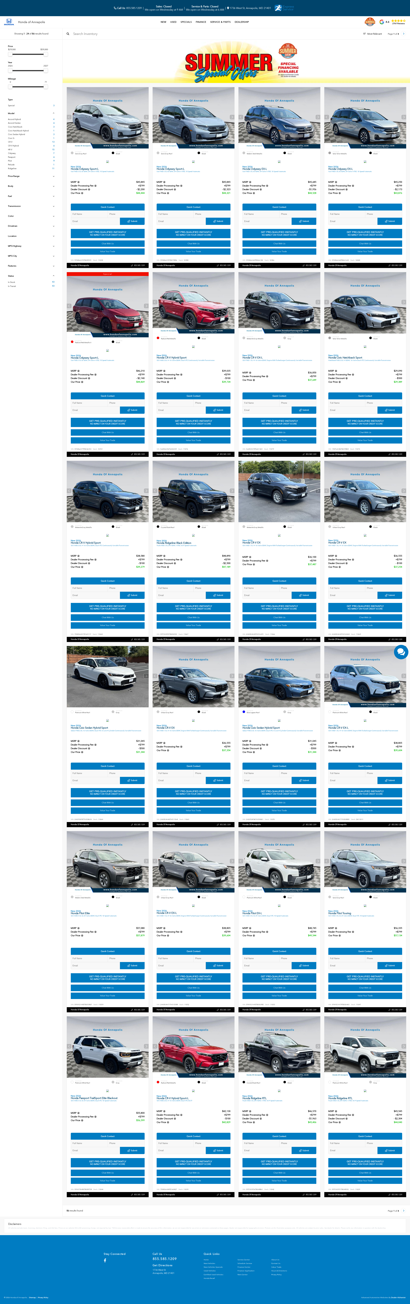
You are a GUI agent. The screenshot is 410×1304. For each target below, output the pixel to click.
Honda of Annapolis (80, 265)
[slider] (10, 54)
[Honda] (9, 22)
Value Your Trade (107, 251)
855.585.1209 (129, 8)
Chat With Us (108, 243)
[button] (146, 117)
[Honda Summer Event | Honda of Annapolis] (236, 61)
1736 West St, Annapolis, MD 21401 (250, 8)
